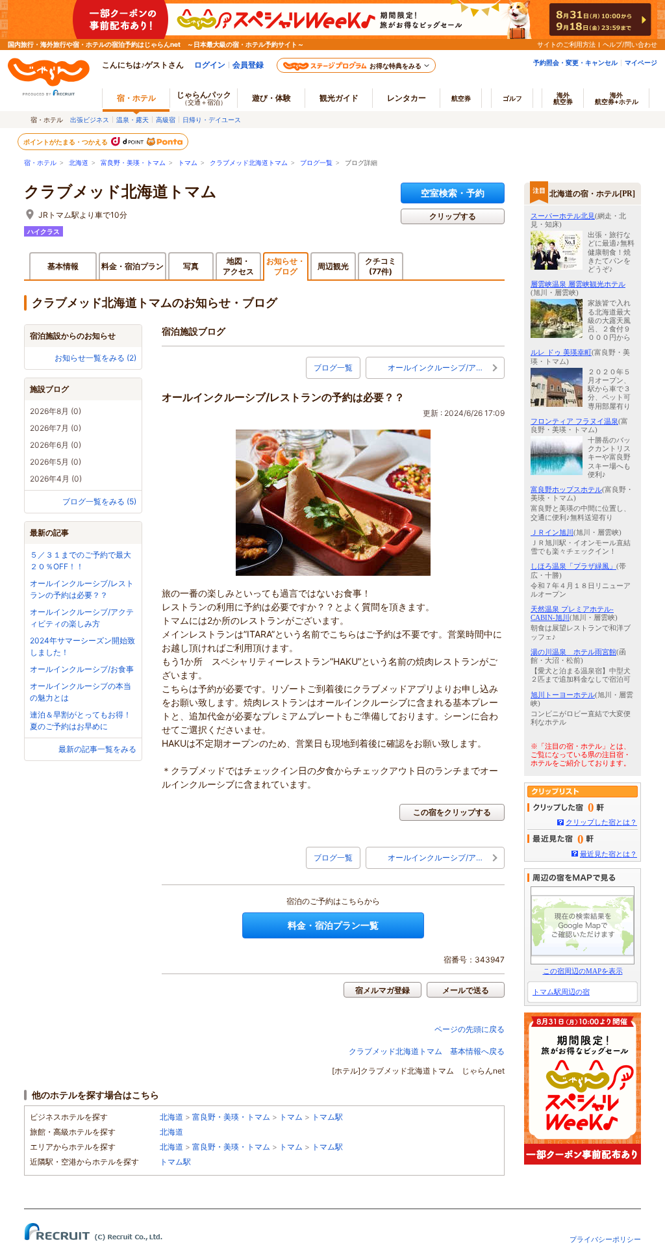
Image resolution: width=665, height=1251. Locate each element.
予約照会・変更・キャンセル (575, 62)
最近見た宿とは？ (608, 854)
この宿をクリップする (452, 812)
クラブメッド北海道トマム (249, 162)
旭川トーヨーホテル (563, 695)
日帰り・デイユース (211, 119)
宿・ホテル (40, 162)
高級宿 (165, 119)
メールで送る (465, 990)
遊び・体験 (271, 98)
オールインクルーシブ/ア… (435, 367)
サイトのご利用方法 (566, 44)
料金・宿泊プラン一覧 (333, 925)
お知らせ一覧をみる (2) (95, 358)
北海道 (78, 162)
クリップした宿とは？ (601, 822)
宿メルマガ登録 (382, 990)
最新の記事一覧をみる (97, 749)
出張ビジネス (89, 119)
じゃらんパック (204, 98)
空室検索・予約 (452, 192)
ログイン (209, 65)
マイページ (641, 62)
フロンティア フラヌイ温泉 (574, 421)
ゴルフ (512, 98)
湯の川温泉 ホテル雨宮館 (573, 652)
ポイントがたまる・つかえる (66, 142)
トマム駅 (327, 1117)
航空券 (461, 98)
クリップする (452, 216)
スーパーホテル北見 (563, 216)
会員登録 (248, 65)
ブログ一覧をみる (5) (99, 501)
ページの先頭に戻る (469, 1029)
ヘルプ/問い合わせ (630, 44)
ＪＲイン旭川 (552, 532)
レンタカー (406, 98)
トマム (187, 162)
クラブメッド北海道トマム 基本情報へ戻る (427, 1051)
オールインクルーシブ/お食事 (82, 669)
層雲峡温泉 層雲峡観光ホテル (578, 284)
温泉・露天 (132, 119)
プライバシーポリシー (605, 1239)
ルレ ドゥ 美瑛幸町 (561, 352)
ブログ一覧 (316, 162)
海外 (563, 98)
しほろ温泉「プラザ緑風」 (573, 566)
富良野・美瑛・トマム (133, 162)
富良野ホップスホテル (566, 489)
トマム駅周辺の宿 (561, 992)
